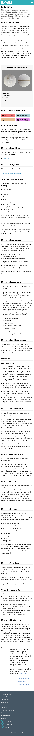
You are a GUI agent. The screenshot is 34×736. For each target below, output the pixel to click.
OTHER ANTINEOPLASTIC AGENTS (13, 173)
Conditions (4, 702)
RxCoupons (4, 705)
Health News (5, 697)
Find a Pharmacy (6, 694)
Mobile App (4, 707)
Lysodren (6, 158)
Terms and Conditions (8, 713)
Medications (5, 699)
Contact (3, 718)
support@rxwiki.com (23, 673)
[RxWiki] (6, 2)
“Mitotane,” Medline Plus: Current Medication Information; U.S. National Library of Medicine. (23, 683)
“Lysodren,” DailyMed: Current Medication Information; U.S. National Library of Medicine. (24, 678)
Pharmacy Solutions (7, 710)
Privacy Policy (5, 715)
